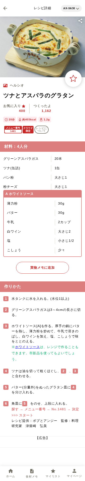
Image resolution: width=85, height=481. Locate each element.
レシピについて (41, 129)
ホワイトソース (27, 347)
